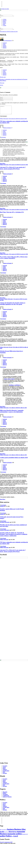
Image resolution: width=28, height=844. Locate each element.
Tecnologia (5, 794)
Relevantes (5, 118)
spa (12, 836)
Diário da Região (7, 127)
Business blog (20, 829)
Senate (4, 767)
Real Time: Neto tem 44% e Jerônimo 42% (12, 212)
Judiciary (5, 769)
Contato (4, 25)
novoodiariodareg (7, 40)
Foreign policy (6, 770)
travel (15, 836)
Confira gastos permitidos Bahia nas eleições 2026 (14, 457)
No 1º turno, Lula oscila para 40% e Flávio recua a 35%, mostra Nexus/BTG (13, 257)
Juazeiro (2, 299)
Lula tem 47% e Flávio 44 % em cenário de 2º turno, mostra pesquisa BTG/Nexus (13, 168)
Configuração (6, 795)
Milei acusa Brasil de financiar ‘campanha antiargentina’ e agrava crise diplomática (12, 411)
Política (4, 21)
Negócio (4, 20)
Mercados (5, 791)
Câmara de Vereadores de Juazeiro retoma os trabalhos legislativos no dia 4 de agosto (12, 303)
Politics (9, 836)
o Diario (4, 19)
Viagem (4, 23)
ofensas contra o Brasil (9, 378)
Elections (5, 773)
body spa (5, 829)
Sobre (4, 24)
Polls (4, 772)
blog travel (2, 829)
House (4, 768)
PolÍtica (4, 793)
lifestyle (11, 831)
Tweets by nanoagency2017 (6, 842)
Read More (2, 163)
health (2, 831)
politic (2, 836)
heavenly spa (6, 831)
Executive (5, 765)
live (15, 831)
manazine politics (14, 834)
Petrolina (2, 522)
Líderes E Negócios (7, 796)
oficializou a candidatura (14, 385)
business (10, 829)
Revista (10, 347)
